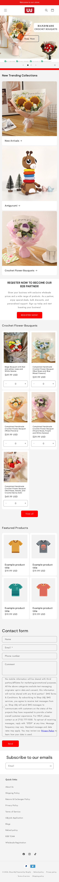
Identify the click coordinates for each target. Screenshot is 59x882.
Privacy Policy (47, 730)
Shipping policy (38, 876)
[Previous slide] (23, 65)
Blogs (7, 824)
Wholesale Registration (15, 842)
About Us (9, 786)
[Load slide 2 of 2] (31, 65)
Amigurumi (11, 205)
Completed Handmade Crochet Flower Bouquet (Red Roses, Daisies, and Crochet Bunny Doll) (15, 489)
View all (29, 513)
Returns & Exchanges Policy (17, 799)
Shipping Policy (12, 793)
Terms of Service (12, 811)
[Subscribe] (50, 766)
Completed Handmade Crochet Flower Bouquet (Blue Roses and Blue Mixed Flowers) (43, 370)
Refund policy (11, 830)
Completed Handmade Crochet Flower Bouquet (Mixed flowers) (15, 429)
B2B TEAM (10, 836)
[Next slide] (36, 65)
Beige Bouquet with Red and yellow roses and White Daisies (15, 369)
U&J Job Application (14, 817)
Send (10, 743)
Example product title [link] (15, 566)
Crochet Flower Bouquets (19, 270)
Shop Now (29, 38)
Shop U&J (12, 872)
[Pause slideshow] (56, 65)
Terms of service (24, 876)
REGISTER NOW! (29, 315)
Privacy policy (51, 872)
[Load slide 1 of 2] (28, 65)
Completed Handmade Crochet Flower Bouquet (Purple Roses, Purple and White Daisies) (43, 430)
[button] (5, 10)
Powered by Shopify (23, 872)
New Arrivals (12, 140)
